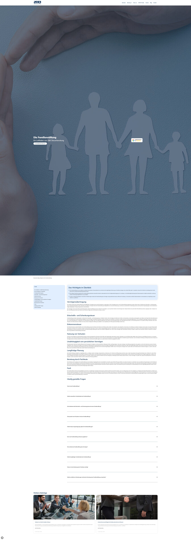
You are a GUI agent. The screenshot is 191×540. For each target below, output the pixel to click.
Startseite (124, 2)
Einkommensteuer (37, 296)
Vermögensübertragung (38, 293)
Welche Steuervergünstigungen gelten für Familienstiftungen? (80, 426)
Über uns (135, 2)
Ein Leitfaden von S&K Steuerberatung (41, 289)
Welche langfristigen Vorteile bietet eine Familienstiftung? (79, 457)
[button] (137, 140)
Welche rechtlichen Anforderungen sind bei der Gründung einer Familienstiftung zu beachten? (86, 477)
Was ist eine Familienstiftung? (73, 386)
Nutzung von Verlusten (38, 297)
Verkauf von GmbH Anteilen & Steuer (42, 522)
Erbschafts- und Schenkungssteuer (40, 294)
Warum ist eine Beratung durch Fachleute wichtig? (77, 467)
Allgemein (42, 277)
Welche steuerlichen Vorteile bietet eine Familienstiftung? (79, 396)
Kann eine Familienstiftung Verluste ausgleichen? (77, 436)
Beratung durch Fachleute (39, 302)
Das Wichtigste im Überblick (39, 291)
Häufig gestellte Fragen (38, 305)
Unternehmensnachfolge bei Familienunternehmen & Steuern (110, 522)
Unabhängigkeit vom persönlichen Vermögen (42, 299)
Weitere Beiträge (37, 307)
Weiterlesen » (38, 528)
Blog (151, 2)
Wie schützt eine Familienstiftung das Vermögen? (77, 446)
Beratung (129, 2)
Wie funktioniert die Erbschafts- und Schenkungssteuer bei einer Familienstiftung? (84, 406)
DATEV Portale (141, 2)
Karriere (147, 2)
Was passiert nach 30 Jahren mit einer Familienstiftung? (78, 416)
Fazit (35, 304)
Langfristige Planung (38, 301)
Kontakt (154, 2)
